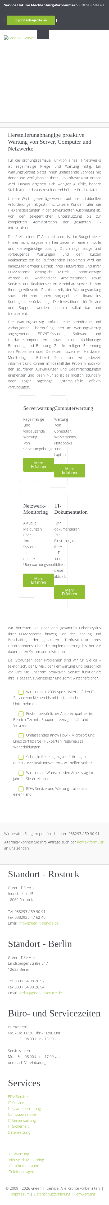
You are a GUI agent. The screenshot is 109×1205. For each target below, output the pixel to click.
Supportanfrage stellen (31, 20)
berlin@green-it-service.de (40, 992)
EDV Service (18, 1096)
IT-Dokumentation (24, 1165)
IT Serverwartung (22, 1120)
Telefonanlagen (21, 1171)
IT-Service (16, 1102)
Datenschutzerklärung (52, 1194)
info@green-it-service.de (39, 923)
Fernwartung (84, 1194)
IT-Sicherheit (18, 1126)
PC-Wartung (19, 1153)
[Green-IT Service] (20, 37)
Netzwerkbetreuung (24, 1108)
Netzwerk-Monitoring (26, 1159)
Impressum (20, 1194)
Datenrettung (19, 1132)
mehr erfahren (38, 465)
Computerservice (22, 1114)
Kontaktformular (90, 842)
